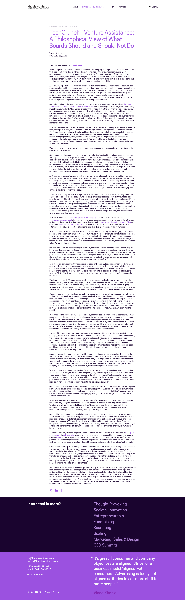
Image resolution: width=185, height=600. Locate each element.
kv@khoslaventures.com (40, 558)
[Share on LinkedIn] (56, 490)
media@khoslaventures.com (42, 561)
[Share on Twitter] (50, 490)
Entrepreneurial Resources (93, 7)
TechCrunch (76, 65)
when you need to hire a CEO (71, 224)
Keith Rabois (87, 106)
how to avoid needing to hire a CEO (116, 222)
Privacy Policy (51, 592)
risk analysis (68, 435)
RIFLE (58, 437)
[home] (38, 6)
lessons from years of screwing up (81, 217)
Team (111, 7)
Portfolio (122, 7)
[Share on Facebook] (62, 490)
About (75, 7)
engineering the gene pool (60, 220)
